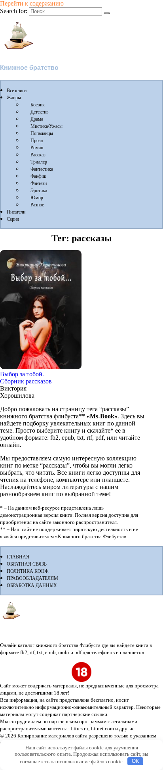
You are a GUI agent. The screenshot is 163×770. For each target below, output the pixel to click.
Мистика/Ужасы (46, 126)
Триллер (38, 162)
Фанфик (38, 176)
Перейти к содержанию (32, 3)
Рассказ (37, 155)
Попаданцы (41, 133)
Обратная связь (27, 564)
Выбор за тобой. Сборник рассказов (26, 378)
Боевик (37, 105)
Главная (18, 557)
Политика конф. (28, 571)
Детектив (39, 112)
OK (135, 761)
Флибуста (15, 54)
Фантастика (41, 169)
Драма (36, 119)
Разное (37, 205)
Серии (13, 219)
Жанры (14, 97)
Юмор (36, 197)
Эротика (38, 190)
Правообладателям (32, 578)
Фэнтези (38, 183)
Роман (36, 147)
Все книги (17, 90)
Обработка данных (32, 585)
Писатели (16, 212)
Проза (36, 140)
